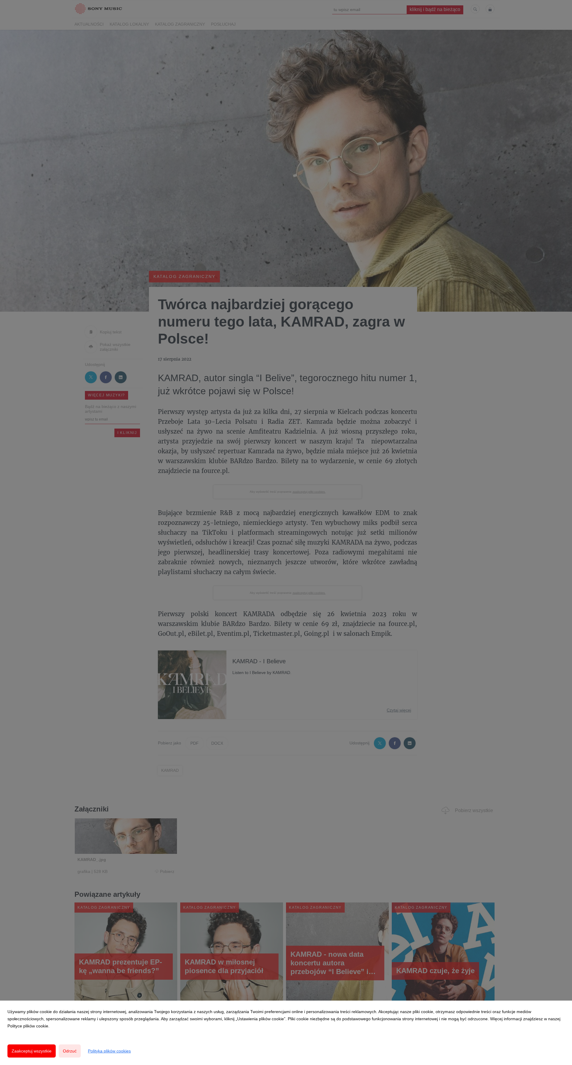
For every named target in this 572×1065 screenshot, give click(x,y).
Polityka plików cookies (109, 1051)
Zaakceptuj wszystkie (32, 1051)
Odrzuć (70, 1051)
